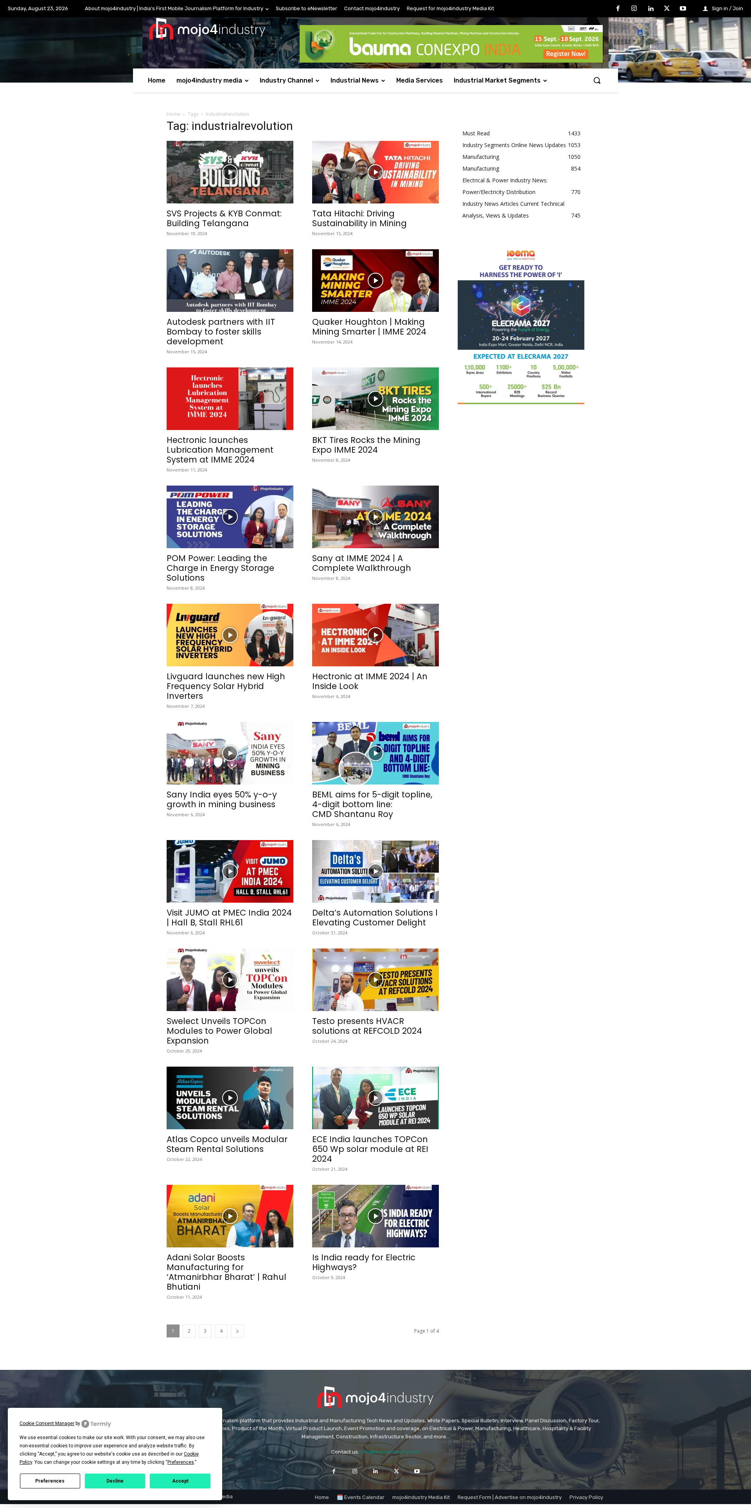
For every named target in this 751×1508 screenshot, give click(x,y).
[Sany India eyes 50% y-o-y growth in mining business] (230, 753)
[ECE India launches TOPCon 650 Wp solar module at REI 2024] (375, 1098)
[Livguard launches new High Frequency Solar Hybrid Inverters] (230, 635)
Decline (115, 1481)
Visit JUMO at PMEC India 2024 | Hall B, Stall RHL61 (229, 917)
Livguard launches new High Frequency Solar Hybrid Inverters (226, 686)
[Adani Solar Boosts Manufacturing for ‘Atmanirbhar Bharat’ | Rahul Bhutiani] (230, 1216)
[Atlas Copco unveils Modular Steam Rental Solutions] (230, 1098)
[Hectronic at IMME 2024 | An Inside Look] (375, 635)
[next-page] (237, 1330)
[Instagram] (634, 9)
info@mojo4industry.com (390, 1452)
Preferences (50, 1481)
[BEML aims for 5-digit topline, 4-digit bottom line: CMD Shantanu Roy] (375, 753)
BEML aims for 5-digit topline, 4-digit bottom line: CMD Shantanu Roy (372, 804)
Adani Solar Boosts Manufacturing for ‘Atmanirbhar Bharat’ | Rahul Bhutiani (226, 1272)
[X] (667, 9)
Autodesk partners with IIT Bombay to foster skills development (221, 331)
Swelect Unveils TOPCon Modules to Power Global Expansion (219, 1030)
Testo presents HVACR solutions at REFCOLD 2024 (367, 1026)
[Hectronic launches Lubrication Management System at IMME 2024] (230, 398)
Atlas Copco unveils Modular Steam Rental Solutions (227, 1144)
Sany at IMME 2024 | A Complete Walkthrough (361, 563)
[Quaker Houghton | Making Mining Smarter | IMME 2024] (375, 280)
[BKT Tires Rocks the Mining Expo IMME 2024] (375, 398)
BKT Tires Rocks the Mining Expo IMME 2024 (366, 444)
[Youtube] (683, 9)
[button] (597, 80)
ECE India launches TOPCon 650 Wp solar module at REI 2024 (370, 1149)
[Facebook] (618, 9)
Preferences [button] (180, 1462)
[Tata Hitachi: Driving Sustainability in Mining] (375, 172)
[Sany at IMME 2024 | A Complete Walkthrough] (375, 517)
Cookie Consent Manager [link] (47, 1423)
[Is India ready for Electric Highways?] (375, 1216)
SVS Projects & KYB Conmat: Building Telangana (224, 218)
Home (173, 114)
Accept (180, 1481)
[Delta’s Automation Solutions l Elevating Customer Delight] (375, 871)
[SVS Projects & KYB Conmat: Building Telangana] (230, 172)
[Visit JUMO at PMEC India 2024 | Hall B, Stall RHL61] (230, 871)
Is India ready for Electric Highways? (363, 1262)
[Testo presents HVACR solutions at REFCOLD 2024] (375, 979)
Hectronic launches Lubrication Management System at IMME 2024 (220, 449)
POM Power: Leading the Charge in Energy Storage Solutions (220, 567)
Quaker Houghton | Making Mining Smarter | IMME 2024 (369, 326)
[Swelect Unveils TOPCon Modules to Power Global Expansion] (230, 979)
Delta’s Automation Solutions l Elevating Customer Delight (375, 917)
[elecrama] (521, 402)
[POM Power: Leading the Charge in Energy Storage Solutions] (230, 517)
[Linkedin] (650, 9)
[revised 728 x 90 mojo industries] (451, 60)
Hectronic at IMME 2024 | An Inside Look (370, 681)
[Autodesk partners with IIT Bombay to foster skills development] (230, 280)
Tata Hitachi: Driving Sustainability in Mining (359, 218)
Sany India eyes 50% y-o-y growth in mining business (222, 799)
